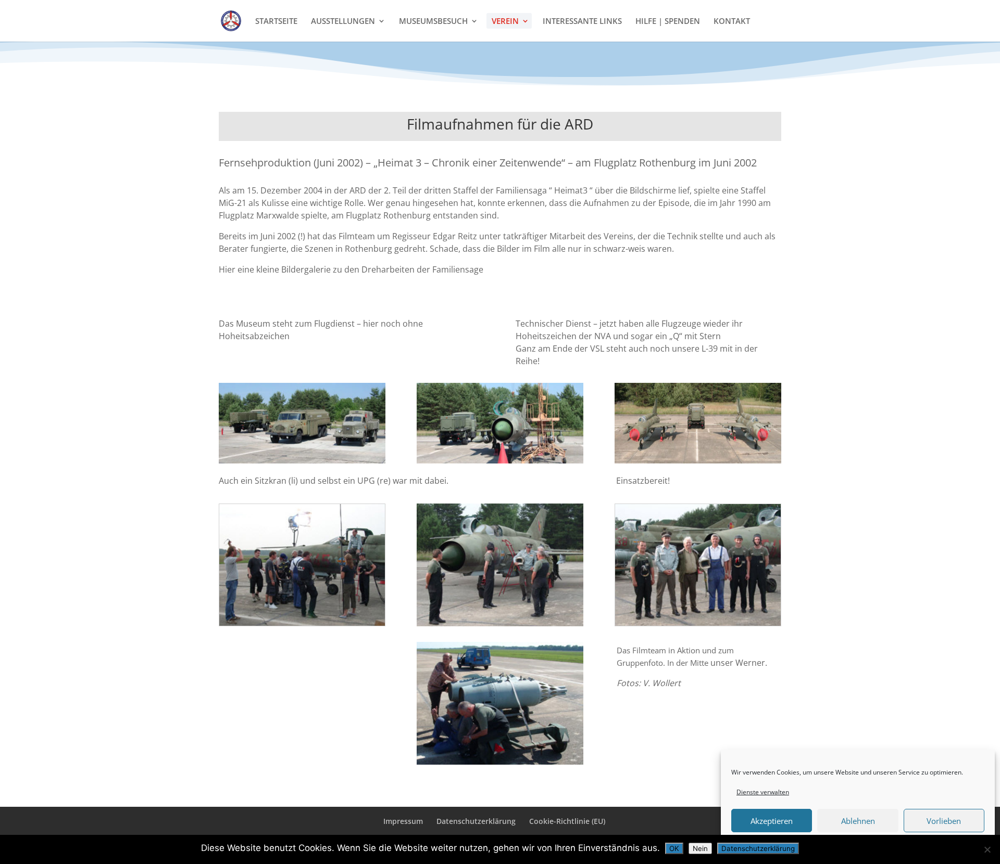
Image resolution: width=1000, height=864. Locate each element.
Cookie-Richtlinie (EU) (567, 821)
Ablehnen (858, 821)
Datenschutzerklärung (476, 821)
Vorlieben (944, 821)
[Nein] (987, 849)
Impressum (403, 821)
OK (674, 848)
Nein (700, 848)
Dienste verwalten (762, 792)
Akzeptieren (772, 821)
